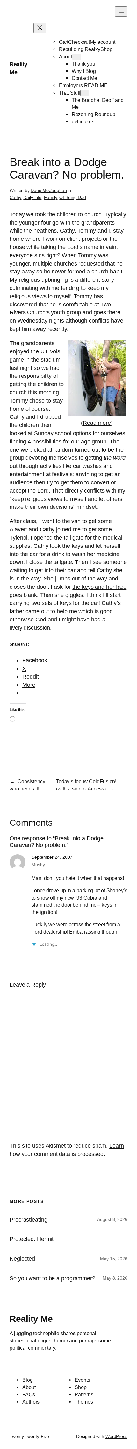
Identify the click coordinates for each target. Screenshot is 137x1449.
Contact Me (84, 78)
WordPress (116, 1436)
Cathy (15, 197)
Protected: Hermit (32, 1239)
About (65, 56)
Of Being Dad (72, 197)
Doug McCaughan (49, 190)
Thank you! (84, 64)
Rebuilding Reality (79, 49)
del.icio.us (83, 121)
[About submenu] (76, 57)
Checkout (79, 42)
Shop (106, 49)
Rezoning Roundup (93, 114)
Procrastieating (28, 1219)
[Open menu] (121, 11)
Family (50, 197)
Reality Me (31, 1319)
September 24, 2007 (52, 857)
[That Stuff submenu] (84, 93)
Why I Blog (84, 71)
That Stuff (69, 92)
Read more (97, 422)
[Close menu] (39, 28)
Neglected (22, 1259)
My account (102, 42)
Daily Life (32, 197)
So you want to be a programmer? (52, 1278)
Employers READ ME (83, 85)
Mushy (38, 864)
